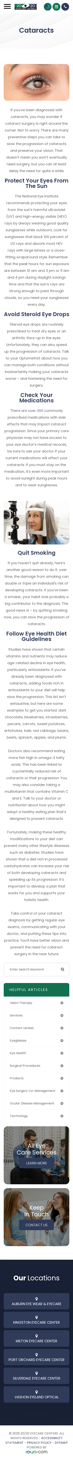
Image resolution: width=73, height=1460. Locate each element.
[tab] (36, 1301)
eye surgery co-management (32, 1091)
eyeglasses (18, 1040)
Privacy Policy (39, 1442)
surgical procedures (25, 1065)
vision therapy (21, 1003)
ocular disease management (32, 1103)
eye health (18, 1053)
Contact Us (36, 1224)
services (16, 1015)
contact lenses (22, 1028)
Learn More (36, 1162)
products (17, 1078)
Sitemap (61, 1442)
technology (19, 1116)
